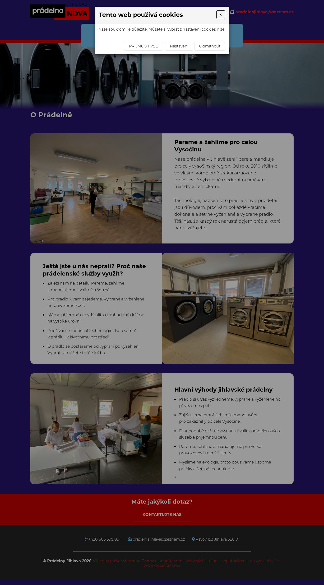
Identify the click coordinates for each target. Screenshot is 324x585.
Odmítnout (209, 46)
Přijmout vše (143, 46)
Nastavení (179, 46)
